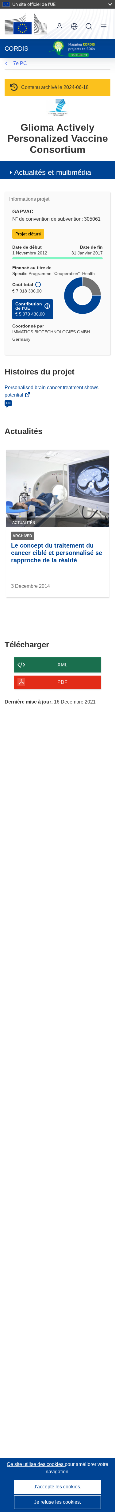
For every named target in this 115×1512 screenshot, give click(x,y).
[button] (74, 26)
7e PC (20, 63)
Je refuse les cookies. (57, 1502)
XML (62, 664)
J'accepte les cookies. (57, 1486)
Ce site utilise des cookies (36, 1464)
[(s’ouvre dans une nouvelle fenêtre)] (26, 24)
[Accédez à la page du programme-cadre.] (57, 107)
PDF (62, 682)
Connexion (59, 26)
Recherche (89, 26)
